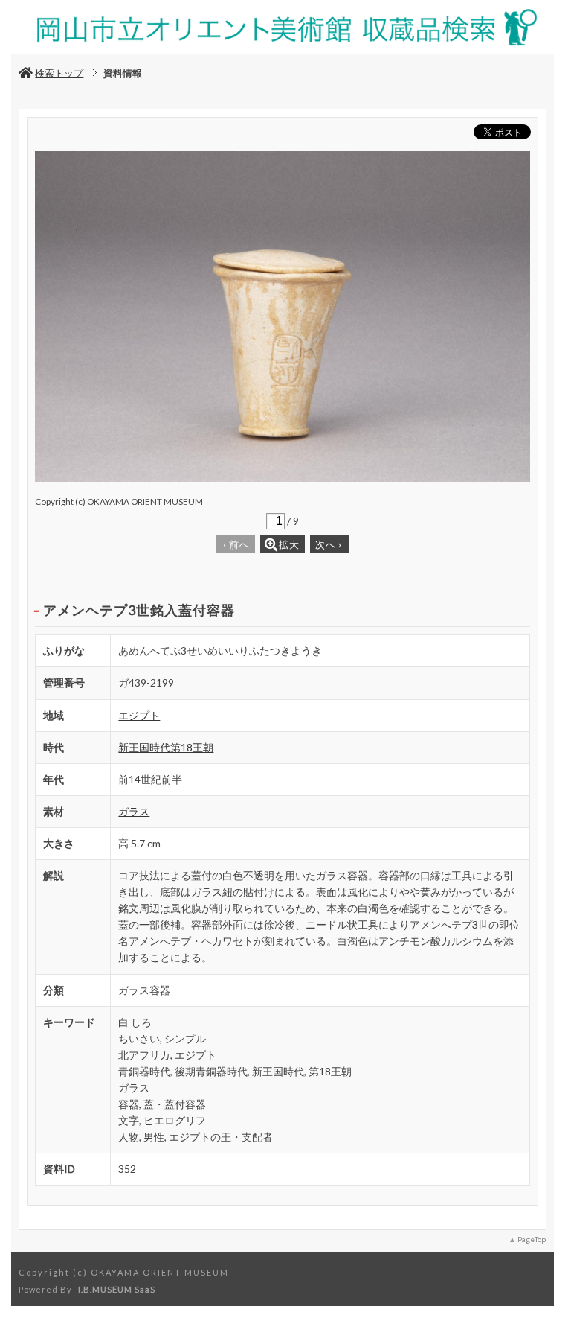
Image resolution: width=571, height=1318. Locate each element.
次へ (328, 544)
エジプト (139, 715)
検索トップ (59, 73)
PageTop (531, 1239)
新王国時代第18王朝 (165, 747)
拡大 (289, 544)
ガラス (133, 811)
